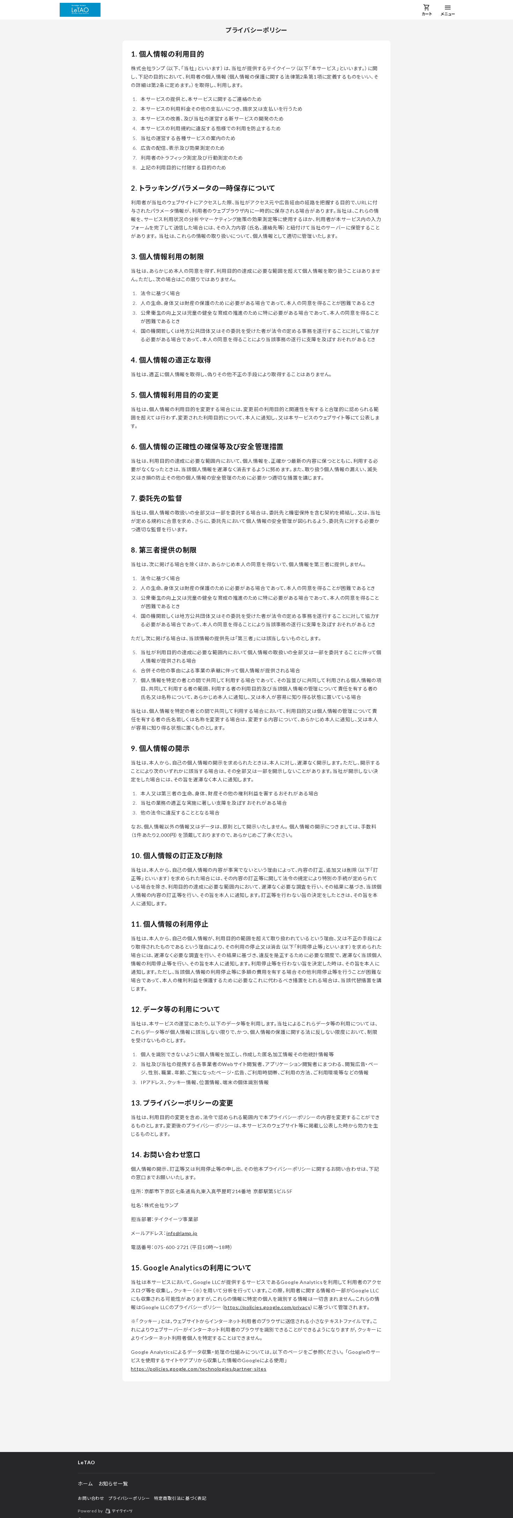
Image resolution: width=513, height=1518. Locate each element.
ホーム (85, 1484)
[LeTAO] (80, 10)
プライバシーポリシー (129, 1498)
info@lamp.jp (182, 1233)
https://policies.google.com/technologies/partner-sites (198, 1369)
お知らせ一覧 (113, 1484)
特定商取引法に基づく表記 (180, 1498)
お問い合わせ (91, 1498)
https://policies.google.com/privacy (267, 1307)
